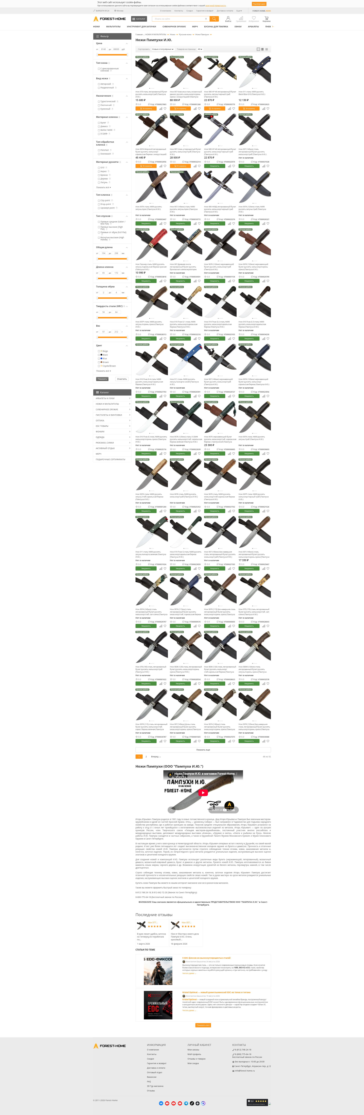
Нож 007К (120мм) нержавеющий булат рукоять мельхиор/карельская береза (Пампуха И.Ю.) (254, 382)
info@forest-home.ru (245, 1070)
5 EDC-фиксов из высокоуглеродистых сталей (206, 958)
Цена (99, 43)
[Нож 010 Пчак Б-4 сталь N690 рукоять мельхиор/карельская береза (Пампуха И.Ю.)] (152, 359)
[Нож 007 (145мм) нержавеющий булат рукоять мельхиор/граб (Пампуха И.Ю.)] (220, 359)
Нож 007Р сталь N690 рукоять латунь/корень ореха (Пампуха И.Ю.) (149, 324)
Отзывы (151, 1090)
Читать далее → (189, 973)
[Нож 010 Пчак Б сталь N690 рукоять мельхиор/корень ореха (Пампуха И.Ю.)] (152, 417)
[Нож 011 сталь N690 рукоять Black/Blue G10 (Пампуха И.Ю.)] (255, 72)
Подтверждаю (259, 4)
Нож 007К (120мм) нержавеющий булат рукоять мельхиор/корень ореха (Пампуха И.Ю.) (253, 267)
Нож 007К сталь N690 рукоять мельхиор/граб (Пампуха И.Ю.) (184, 495)
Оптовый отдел (154, 1072)
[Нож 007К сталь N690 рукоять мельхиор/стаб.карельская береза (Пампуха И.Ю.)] (220, 474)
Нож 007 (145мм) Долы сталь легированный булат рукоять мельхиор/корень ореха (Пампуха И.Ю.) (185, 727)
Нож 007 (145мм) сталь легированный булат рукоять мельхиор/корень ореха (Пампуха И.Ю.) (254, 554)
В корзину (147, 108)
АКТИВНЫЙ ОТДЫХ (105, 448)
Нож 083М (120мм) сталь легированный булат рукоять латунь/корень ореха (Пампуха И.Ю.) (252, 669)
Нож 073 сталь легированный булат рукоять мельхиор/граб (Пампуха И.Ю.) (151, 94)
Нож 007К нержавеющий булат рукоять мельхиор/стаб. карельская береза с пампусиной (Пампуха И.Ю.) (220, 439)
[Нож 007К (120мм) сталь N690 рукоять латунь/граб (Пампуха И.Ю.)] (255, 187)
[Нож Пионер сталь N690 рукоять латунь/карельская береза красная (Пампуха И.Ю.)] (152, 244)
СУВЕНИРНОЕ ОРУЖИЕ (174, 26)
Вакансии (151, 1077)
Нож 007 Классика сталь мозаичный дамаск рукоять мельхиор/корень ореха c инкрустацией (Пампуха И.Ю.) (186, 94)
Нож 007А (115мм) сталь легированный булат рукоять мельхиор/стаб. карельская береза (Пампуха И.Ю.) (185, 612)
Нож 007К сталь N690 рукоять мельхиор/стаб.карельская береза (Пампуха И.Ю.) (219, 497)
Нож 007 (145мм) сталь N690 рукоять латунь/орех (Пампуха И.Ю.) (183, 209)
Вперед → (156, 756)
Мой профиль (194, 1054)
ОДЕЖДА (100, 437)
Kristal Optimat (189, 999)
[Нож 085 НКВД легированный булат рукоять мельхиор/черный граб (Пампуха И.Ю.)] (220, 187)
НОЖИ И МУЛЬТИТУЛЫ (107, 403)
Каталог (104, 392)
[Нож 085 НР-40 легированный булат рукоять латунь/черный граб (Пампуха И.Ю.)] (220, 72)
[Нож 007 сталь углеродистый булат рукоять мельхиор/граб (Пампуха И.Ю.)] (186, 129)
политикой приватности (215, 5)
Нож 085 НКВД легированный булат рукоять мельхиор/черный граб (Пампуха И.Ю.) (220, 209)
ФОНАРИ (100, 431)
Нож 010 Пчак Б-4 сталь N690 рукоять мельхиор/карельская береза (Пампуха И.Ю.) (149, 382)
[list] (262, 49)
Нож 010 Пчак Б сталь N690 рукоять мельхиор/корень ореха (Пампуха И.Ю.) (151, 439)
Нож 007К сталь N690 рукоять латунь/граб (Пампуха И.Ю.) (252, 437)
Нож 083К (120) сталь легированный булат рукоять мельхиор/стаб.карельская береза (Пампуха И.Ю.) (220, 669)
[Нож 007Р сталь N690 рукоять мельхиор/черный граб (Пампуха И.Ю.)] (255, 474)
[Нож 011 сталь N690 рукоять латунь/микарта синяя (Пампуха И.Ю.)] (186, 359)
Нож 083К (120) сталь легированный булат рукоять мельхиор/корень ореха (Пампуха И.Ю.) (186, 669)
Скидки (189, 10)
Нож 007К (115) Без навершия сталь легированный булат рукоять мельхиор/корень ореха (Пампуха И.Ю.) (219, 612)
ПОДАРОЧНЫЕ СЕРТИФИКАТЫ (110, 459)
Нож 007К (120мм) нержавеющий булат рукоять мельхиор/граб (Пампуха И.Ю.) (219, 267)
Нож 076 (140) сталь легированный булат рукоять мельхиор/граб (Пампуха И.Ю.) (151, 669)
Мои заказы (193, 1049)
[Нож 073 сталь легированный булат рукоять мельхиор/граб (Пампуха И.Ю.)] (152, 72)
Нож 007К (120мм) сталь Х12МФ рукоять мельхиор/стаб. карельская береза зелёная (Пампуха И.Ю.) (186, 439)
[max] (203, 1103)
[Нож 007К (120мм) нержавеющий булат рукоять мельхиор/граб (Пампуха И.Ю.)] (220, 244)
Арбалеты (253, 26)
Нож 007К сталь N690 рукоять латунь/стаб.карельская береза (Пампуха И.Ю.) (149, 497)
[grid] (258, 49)
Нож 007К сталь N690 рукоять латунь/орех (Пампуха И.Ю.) (149, 207)
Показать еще (203, 749)
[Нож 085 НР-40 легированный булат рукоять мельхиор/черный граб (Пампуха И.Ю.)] (220, 129)
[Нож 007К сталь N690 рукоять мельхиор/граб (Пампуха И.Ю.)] (186, 474)
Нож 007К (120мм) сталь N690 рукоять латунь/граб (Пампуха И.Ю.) (252, 209)
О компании (165, 10)
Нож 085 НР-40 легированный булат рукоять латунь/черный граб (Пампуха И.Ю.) (220, 94)
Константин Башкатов (196, 961)
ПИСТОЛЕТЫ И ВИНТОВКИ (109, 415)
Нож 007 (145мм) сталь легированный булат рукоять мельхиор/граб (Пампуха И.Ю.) (252, 152)
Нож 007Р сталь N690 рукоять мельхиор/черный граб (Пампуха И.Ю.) (254, 497)
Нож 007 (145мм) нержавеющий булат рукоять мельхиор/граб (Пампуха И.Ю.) (218, 382)
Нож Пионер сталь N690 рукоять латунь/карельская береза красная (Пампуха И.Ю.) (151, 267)
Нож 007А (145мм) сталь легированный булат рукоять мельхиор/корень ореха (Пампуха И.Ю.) (219, 727)
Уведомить (214, 166)
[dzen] (198, 1103)
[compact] (266, 49)
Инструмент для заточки (141, 26)
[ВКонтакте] (161, 1103)
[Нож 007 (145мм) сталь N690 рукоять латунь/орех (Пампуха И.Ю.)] (186, 187)
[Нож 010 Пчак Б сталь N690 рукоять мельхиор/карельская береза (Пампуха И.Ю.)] (186, 532)
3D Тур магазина (155, 1086)
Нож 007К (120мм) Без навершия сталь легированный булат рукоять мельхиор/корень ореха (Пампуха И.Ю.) (254, 727)
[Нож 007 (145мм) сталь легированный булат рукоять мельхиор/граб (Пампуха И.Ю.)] (255, 129)
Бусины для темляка (216, 26)
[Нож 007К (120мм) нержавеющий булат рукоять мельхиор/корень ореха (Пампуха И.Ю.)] (255, 244)
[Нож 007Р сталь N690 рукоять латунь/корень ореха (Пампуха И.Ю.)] (152, 302)
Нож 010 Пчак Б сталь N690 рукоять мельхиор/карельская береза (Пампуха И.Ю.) (185, 554)
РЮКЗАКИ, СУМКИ (105, 442)
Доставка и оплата (225, 10)
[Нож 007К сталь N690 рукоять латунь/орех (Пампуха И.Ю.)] (152, 187)
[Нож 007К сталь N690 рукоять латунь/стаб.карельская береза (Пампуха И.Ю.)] (152, 474)
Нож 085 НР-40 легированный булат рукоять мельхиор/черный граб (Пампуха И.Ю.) (220, 152)
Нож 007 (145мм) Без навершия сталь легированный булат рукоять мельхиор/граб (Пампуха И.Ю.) (220, 554)
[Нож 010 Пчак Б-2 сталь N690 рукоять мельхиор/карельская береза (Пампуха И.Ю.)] (220, 302)
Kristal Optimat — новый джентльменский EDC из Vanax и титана (216, 992)
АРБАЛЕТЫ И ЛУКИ (105, 398)
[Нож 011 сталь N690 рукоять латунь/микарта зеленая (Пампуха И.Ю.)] (152, 532)
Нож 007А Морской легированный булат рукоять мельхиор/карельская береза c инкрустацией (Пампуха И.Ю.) (151, 152)
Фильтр (104, 36)
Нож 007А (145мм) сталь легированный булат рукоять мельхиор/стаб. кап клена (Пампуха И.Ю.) (151, 612)
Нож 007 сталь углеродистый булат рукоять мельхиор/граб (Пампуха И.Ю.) (185, 152)
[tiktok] (192, 1103)
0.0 (139, 104)
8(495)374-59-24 (102, 10)
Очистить (122, 379)
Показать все (203, 1025)
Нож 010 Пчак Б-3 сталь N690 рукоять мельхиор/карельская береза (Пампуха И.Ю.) (252, 324)
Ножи (96, 26)
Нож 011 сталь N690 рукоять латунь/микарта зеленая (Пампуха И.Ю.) (151, 554)
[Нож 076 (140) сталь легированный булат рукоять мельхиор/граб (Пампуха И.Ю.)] (152, 647)
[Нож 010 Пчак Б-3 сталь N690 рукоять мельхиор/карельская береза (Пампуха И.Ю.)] (255, 302)
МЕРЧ (195, 26)
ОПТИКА (100, 420)
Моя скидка (193, 1063)
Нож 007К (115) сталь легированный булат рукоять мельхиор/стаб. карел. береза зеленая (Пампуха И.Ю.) (151, 727)
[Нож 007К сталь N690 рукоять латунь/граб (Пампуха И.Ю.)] (255, 417)
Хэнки (238, 26)
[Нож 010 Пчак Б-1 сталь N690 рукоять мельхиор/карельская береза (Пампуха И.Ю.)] (186, 302)
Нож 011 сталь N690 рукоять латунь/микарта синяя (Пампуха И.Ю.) (184, 382)
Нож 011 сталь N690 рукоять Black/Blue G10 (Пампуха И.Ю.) (252, 92)
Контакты (178, 10)
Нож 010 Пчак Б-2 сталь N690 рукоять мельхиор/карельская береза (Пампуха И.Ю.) (218, 324)
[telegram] (186, 1103)
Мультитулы (113, 26)
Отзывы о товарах (196, 1058)
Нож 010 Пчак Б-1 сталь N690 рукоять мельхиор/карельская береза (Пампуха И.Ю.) (183, 324)
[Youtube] (167, 1104)
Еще (238, 10)
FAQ (149, 1081)
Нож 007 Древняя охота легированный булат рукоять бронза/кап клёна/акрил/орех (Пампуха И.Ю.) (183, 267)
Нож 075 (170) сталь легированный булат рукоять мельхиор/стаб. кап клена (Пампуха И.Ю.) (254, 612)
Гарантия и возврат (204, 10)
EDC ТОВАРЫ (102, 426)
